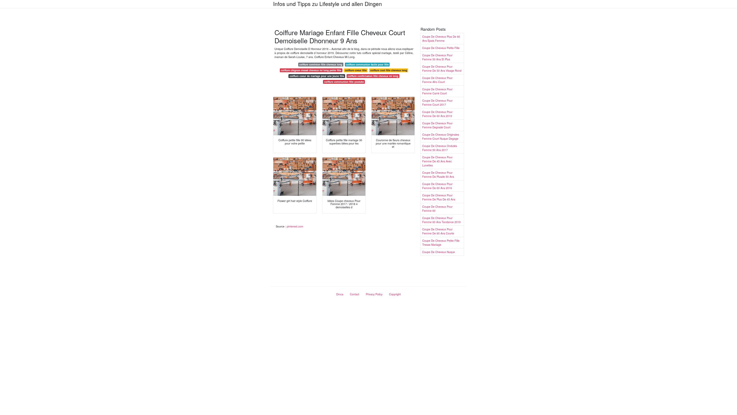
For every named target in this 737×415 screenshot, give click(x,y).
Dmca (339, 294)
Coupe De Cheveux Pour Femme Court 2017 (437, 102)
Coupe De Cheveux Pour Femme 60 (437, 208)
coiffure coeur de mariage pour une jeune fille (317, 76)
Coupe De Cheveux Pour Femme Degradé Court (437, 125)
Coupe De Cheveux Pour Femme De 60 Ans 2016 (437, 186)
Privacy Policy (374, 294)
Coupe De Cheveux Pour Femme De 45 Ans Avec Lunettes (437, 161)
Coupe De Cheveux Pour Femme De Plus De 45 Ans (438, 197)
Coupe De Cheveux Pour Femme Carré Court (437, 91)
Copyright (395, 294)
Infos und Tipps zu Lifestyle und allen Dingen (327, 3)
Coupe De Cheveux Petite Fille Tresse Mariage (440, 243)
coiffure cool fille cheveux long (388, 70)
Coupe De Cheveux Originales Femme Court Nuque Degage (440, 136)
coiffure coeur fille (356, 70)
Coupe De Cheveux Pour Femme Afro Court (437, 80)
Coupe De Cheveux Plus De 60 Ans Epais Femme (441, 38)
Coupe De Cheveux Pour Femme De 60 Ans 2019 (437, 114)
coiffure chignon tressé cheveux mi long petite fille (311, 70)
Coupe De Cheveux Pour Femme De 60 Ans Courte (438, 231)
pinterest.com (295, 226)
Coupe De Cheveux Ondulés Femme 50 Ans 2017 (439, 148)
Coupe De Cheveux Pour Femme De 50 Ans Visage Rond (441, 68)
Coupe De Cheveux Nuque (438, 252)
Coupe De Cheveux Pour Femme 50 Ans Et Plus (437, 57)
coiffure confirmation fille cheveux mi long (373, 76)
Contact (354, 294)
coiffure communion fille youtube (344, 82)
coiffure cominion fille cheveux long (320, 64)
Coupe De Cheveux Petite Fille (440, 48)
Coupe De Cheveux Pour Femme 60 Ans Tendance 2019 (441, 220)
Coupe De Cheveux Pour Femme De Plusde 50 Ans (438, 174)
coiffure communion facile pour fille (367, 64)
